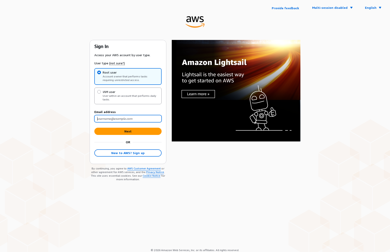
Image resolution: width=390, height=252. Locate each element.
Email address (105, 112)
